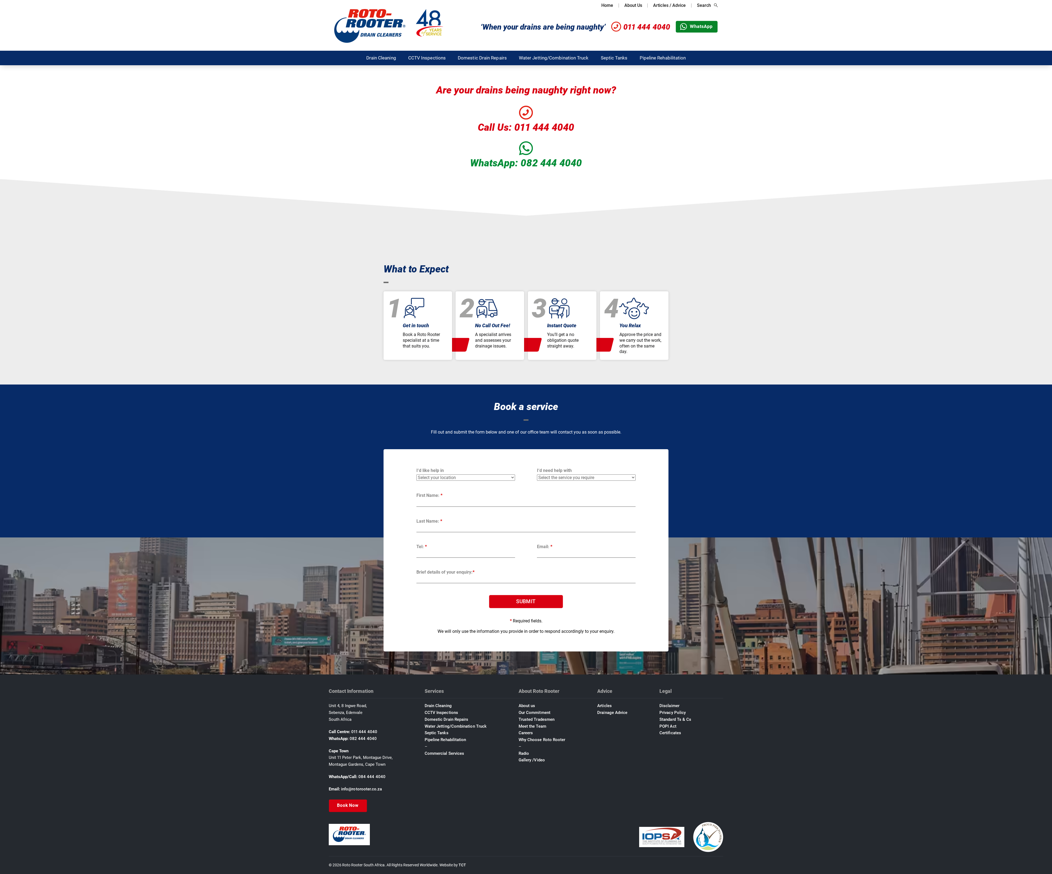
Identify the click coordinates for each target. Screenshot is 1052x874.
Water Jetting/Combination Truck (554, 58)
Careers (526, 732)
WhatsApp (701, 26)
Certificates (670, 732)
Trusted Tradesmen (536, 719)
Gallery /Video (532, 760)
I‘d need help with (554, 470)
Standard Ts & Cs (675, 719)
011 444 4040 (646, 27)
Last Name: (429, 521)
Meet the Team (532, 726)
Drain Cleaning (381, 58)
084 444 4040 (371, 776)
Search (704, 5)
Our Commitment (534, 712)
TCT (462, 865)
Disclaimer (669, 705)
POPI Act (667, 726)
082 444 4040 (363, 738)
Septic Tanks (614, 58)
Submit (526, 601)
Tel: (421, 546)
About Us (633, 5)
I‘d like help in (430, 470)
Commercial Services (444, 753)
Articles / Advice (669, 5)
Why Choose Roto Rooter (542, 739)
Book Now (348, 805)
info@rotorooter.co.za (361, 789)
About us (527, 705)
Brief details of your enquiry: (445, 572)
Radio (524, 753)
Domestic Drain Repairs (482, 58)
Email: (544, 546)
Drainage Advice (612, 712)
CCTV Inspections (427, 58)
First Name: (429, 495)
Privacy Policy (672, 712)
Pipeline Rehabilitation (663, 58)
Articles (604, 705)
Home (607, 5)
